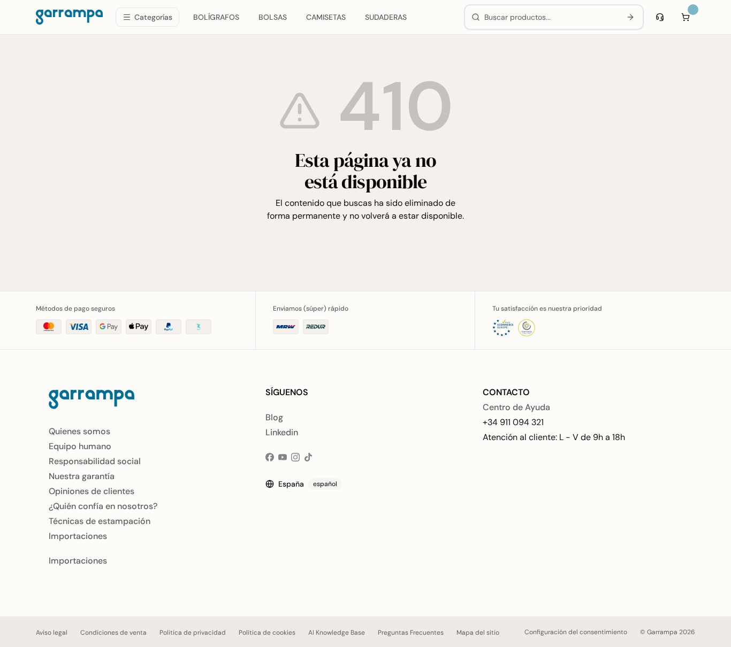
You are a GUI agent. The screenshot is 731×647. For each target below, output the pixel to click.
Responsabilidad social (95, 461)
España (307, 484)
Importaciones (78, 536)
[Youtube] (282, 457)
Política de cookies (267, 632)
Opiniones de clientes (91, 491)
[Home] (69, 17)
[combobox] (550, 17)
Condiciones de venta (113, 632)
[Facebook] (269, 457)
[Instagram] (295, 457)
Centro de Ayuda (516, 407)
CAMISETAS (326, 17)
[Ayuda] (659, 17)
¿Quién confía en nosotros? (103, 506)
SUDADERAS (386, 17)
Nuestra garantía (82, 476)
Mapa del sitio (477, 632)
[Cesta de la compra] (685, 17)
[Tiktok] (308, 457)
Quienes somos (79, 431)
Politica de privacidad (192, 632)
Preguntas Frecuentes (411, 632)
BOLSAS (272, 17)
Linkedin (281, 432)
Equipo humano (80, 446)
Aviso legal (51, 632)
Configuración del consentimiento (575, 632)
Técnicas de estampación (99, 521)
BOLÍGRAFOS (216, 17)
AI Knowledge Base (336, 632)
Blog (274, 417)
